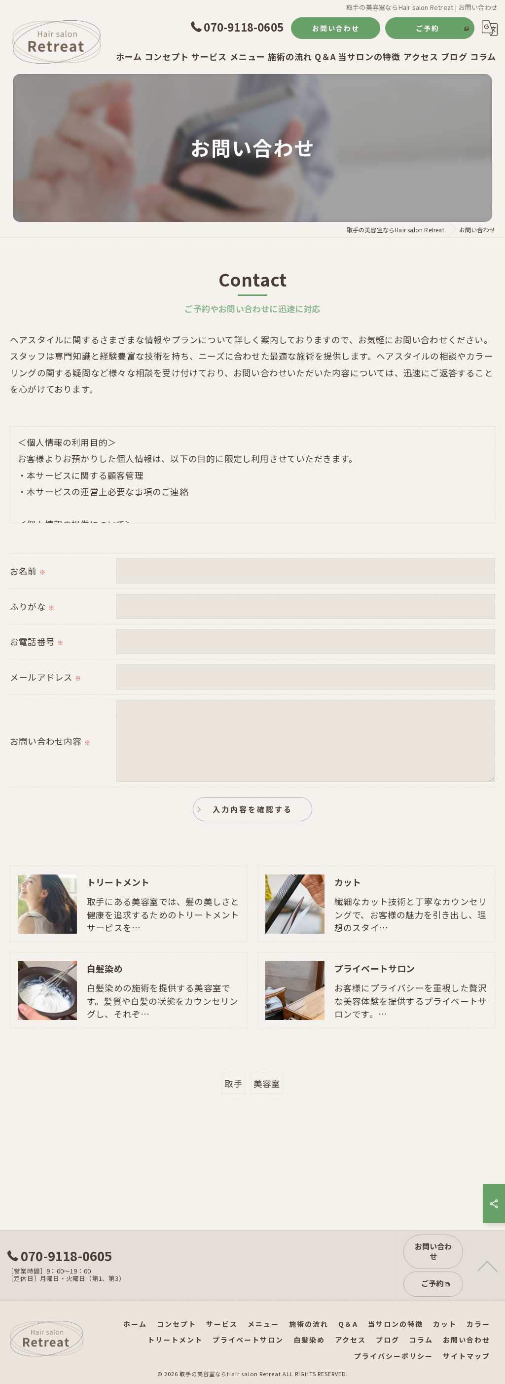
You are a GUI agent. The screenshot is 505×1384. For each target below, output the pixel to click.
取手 (233, 1083)
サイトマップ (466, 1356)
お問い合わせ (336, 28)
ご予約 (427, 28)
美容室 (267, 1083)
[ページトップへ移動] (488, 1265)
